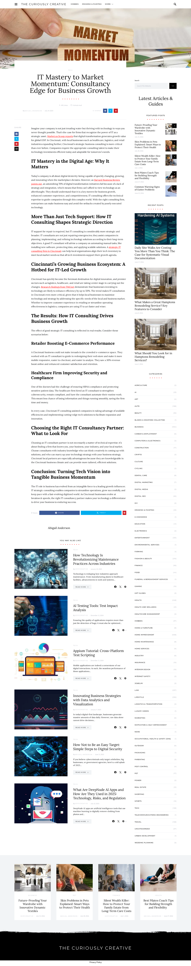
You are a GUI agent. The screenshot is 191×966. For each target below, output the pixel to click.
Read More (81, 587)
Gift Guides (140, 593)
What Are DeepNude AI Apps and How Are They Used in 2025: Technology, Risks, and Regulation (99, 794)
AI (135, 392)
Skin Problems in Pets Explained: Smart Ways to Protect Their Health (148, 144)
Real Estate (140, 787)
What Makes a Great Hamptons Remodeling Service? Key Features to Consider (155, 305)
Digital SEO (140, 496)
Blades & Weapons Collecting (150, 420)
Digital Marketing (144, 482)
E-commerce (141, 517)
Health (138, 600)
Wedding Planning (144, 843)
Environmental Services (147, 545)
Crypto (138, 455)
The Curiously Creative (43, 4)
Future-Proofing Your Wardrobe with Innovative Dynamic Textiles (146, 129)
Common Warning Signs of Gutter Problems (147, 188)
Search (137, 80)
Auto (137, 406)
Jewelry (139, 683)
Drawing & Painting (92, 4)
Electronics (141, 531)
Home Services (142, 649)
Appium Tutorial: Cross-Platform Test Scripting (98, 653)
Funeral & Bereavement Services (151, 579)
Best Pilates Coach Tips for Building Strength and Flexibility (147, 175)
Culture (139, 462)
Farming (139, 552)
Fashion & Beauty (143, 559)
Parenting (140, 759)
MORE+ (108, 4)
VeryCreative (81, 569)
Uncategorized (142, 829)
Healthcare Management (147, 614)
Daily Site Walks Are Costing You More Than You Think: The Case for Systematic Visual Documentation (155, 253)
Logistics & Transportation (148, 704)
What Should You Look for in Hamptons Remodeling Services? (153, 356)
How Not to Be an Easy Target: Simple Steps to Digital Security (97, 747)
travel (138, 822)
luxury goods (142, 711)
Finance (139, 565)
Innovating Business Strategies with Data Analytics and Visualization (97, 700)
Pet (136, 773)
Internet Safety (142, 676)
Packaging (140, 753)
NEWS (137, 732)
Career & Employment (146, 434)
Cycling (138, 468)
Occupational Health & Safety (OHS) (153, 739)
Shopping (139, 794)
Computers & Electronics (148, 441)
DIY (136, 503)
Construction (142, 448)
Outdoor (139, 746)
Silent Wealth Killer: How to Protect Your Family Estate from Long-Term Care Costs (148, 160)
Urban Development (145, 836)
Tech (70, 70)
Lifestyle (139, 697)
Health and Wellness (145, 607)
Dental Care (141, 475)
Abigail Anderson (33, 111)
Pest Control (141, 766)
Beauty (138, 413)
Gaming (138, 586)
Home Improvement (144, 635)
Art (136, 399)
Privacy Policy (95, 962)
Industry (139, 656)
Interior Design (142, 669)
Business (139, 427)
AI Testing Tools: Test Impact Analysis (95, 608)
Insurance (140, 662)
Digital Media (141, 489)
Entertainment (142, 538)
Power (138, 780)
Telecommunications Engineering (152, 815)
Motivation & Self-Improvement (151, 725)
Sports (138, 801)
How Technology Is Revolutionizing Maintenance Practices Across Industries (96, 559)
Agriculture (141, 385)
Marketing (140, 718)
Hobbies (75, 4)
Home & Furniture (144, 628)
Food (137, 572)
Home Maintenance (144, 642)
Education (140, 524)
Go (173, 86)
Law (137, 690)
